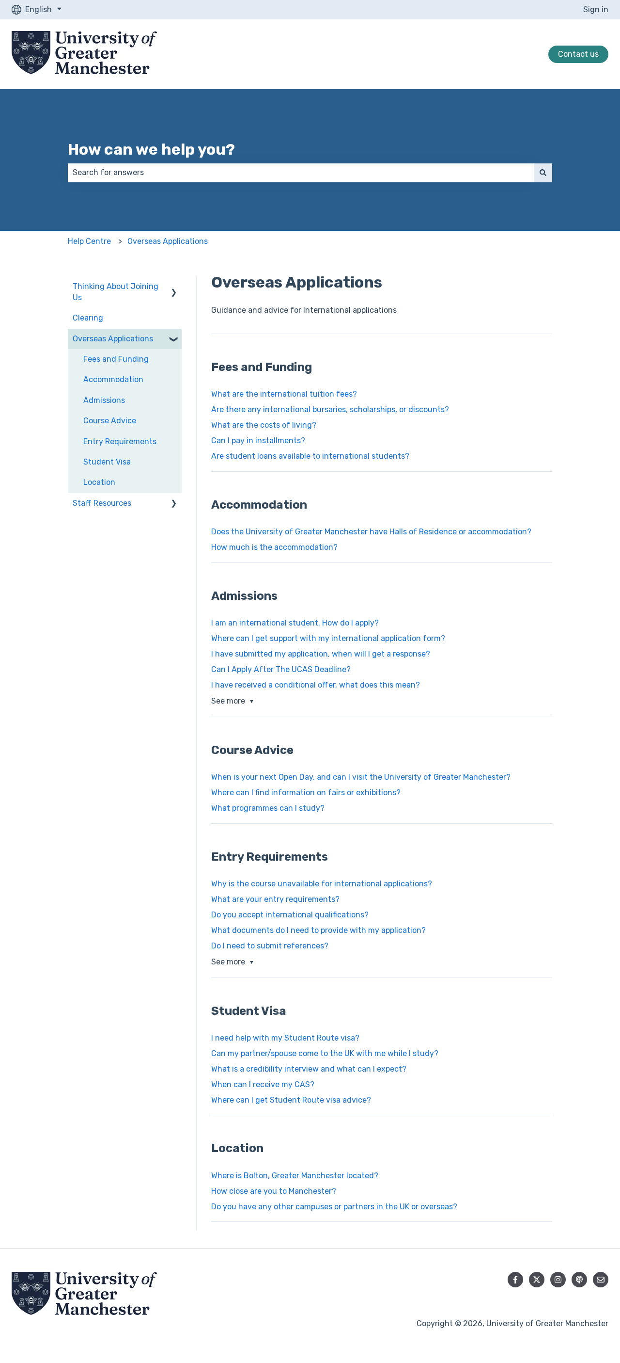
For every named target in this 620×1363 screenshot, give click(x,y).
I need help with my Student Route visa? (285, 1037)
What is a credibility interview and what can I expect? (308, 1069)
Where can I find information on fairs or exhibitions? (306, 792)
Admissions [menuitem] (104, 400)
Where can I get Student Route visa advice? (291, 1100)
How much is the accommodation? (274, 547)
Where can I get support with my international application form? (328, 638)
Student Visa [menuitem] (107, 461)
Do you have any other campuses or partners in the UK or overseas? (334, 1206)
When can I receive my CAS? (262, 1084)
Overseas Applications (167, 241)
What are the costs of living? (263, 425)
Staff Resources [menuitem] (102, 503)
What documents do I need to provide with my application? (318, 930)
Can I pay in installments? (258, 440)
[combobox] (301, 172)
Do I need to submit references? (269, 945)
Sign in (595, 9)
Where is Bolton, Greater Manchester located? (294, 1175)
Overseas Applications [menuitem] (113, 338)
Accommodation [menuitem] (113, 379)
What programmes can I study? (268, 808)
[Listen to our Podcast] (579, 1279)
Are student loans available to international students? (310, 456)
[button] (174, 287)
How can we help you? (151, 149)
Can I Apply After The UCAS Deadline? (281, 669)
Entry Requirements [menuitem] (119, 441)
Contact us (578, 54)
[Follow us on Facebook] (515, 1279)
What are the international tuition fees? (284, 394)
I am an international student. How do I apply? (295, 622)
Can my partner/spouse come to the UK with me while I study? (324, 1053)
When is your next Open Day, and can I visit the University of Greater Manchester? (361, 777)
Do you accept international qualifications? (290, 914)
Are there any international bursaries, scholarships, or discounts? (330, 409)
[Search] (543, 172)
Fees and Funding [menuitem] (116, 359)
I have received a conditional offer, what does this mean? (315, 685)
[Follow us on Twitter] (536, 1279)
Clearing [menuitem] (88, 317)
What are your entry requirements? (275, 899)
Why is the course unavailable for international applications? (321, 883)
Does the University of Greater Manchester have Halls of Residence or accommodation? (371, 531)
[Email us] (600, 1279)
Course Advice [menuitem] (109, 420)
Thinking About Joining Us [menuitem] (115, 292)
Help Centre (89, 241)
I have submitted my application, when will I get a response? (320, 653)
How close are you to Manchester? (273, 1191)
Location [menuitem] (99, 482)
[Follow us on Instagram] (558, 1279)
